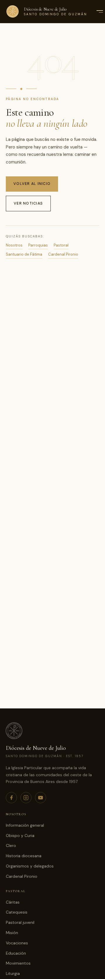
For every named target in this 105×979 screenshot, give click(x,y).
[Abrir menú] (99, 11)
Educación (16, 953)
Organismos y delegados (30, 866)
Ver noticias (28, 203)
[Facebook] (11, 797)
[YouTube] (40, 797)
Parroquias (38, 245)
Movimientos (18, 963)
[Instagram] (26, 797)
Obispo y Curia (20, 835)
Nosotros (14, 245)
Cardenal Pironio (63, 254)
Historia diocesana (23, 855)
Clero (11, 845)
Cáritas (13, 902)
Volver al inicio (31, 183)
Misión (12, 932)
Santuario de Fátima (24, 254)
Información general (25, 825)
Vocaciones (17, 943)
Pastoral (61, 245)
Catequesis (16, 912)
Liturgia (13, 973)
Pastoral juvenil (20, 922)
